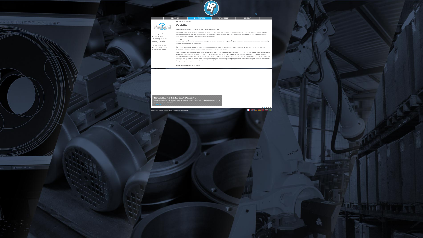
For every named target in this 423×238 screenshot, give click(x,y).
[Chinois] (263, 110)
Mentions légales (168, 110)
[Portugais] (270, 110)
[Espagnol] (260, 110)
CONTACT (247, 18)
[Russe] (267, 110)
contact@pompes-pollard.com (159, 49)
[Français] (249, 110)
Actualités (160, 110)
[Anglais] (252, 110)
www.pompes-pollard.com (160, 34)
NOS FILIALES (199, 18)
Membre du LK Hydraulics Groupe (180, 110)
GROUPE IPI (175, 18)
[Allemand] (256, 110)
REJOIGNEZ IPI (223, 18)
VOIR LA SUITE (159, 104)
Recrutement (154, 110)
